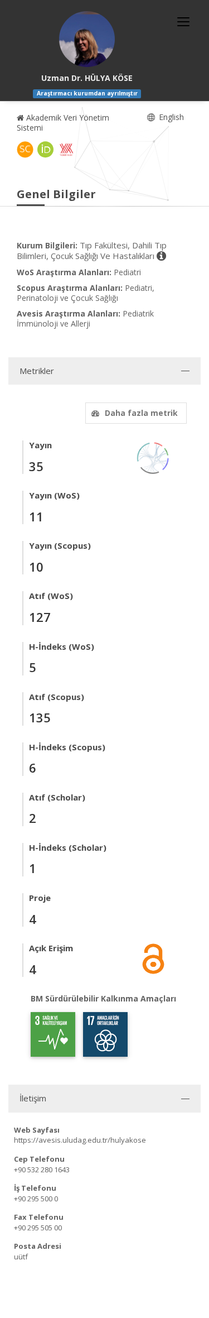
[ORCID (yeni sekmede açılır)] (45, 149)
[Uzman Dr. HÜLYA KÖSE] (87, 39)
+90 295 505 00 (38, 1228)
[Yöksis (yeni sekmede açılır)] (66, 149)
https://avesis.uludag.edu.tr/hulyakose (80, 1140)
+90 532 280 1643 (42, 1169)
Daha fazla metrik (141, 413)
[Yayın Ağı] (153, 457)
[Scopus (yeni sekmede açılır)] (25, 149)
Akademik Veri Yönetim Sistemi (63, 122)
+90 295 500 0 (36, 1199)
